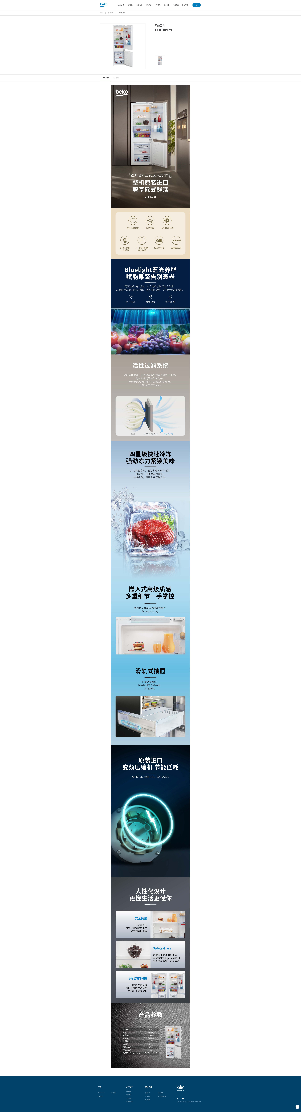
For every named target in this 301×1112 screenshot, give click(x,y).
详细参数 (116, 78)
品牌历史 (128, 1091)
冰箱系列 (113, 1093)
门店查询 (176, 5)
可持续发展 (129, 1101)
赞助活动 (128, 1098)
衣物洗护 (100, 1096)
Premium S (101, 1093)
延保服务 (147, 1100)
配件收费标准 (162, 1096)
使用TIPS (147, 1093)
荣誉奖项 (128, 1095)
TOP (297, 1107)
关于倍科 (157, 5)
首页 (101, 13)
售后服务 (160, 1093)
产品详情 (106, 78)
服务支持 (167, 5)
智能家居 (148, 5)
